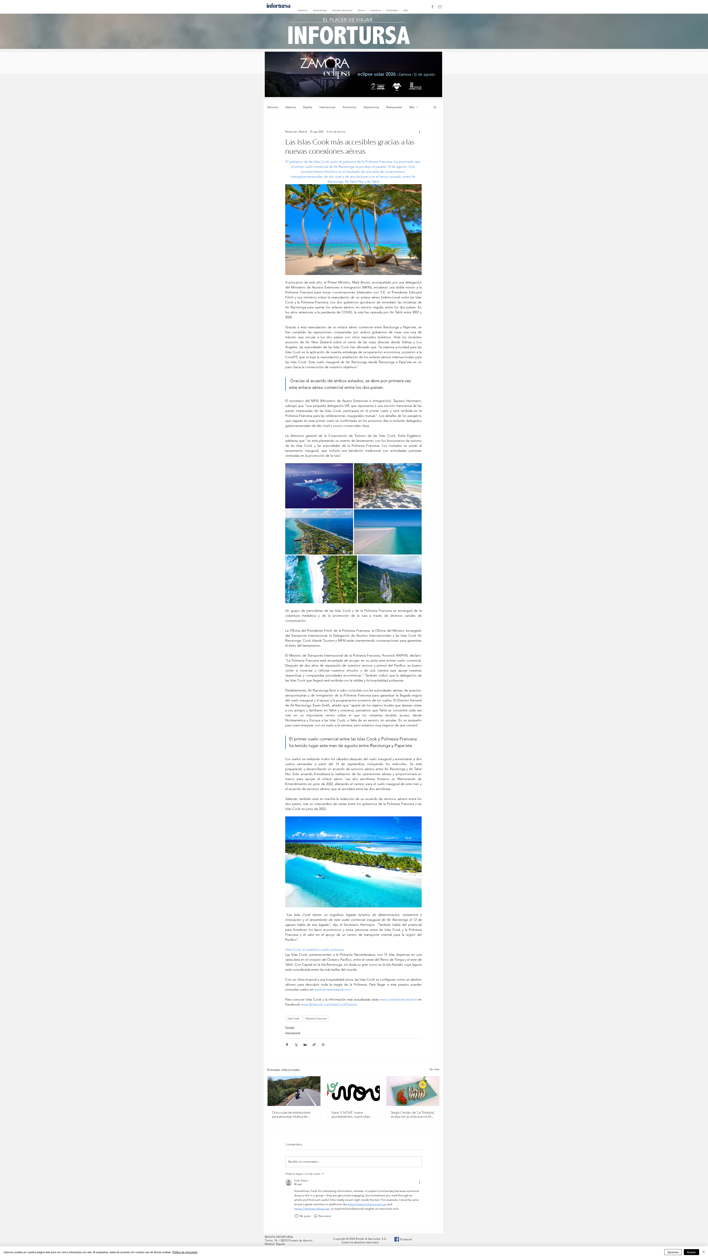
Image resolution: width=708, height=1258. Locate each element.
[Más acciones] (419, 131)
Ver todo (435, 1069)
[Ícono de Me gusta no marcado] (296, 1216)
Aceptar (691, 1252)
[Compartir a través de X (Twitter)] (296, 1044)
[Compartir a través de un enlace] (314, 1044)
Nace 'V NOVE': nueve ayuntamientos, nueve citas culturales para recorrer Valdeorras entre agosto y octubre (350, 1114)
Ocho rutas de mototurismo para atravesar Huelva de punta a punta (291, 1114)
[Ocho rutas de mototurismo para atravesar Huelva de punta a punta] (294, 1091)
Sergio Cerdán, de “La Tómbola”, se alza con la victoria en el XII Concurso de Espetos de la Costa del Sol (413, 1114)
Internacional (327, 107)
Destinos (290, 107)
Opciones (672, 1252)
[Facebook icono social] (396, 1239)
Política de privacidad (184, 1252)
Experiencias (371, 107)
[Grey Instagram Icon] (440, 6)
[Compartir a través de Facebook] (287, 1044)
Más (411, 107)
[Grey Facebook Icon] (432, 6)
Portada (289, 1027)
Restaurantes (394, 107)
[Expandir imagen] (319, 485)
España (307, 107)
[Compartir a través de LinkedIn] (305, 1044)
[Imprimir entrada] (323, 1044)
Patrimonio (349, 107)
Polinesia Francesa (316, 1018)
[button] (435, 107)
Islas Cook (293, 1018)
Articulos (272, 107)
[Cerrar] (703, 1252)
